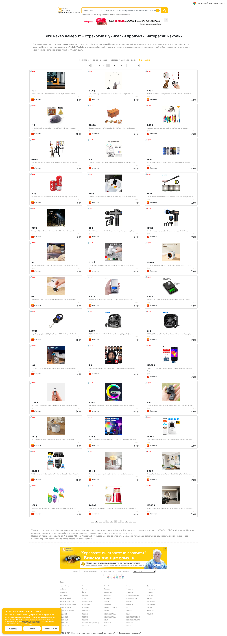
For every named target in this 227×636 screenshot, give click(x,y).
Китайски (85, 620)
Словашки (129, 589)
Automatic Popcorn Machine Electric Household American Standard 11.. (112, 508)
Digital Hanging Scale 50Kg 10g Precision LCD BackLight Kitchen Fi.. (54, 334)
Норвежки (107, 604)
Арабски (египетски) (67, 601)
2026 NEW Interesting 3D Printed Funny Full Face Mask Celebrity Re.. (112, 368)
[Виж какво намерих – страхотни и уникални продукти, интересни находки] (113, 558)
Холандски (151, 601)
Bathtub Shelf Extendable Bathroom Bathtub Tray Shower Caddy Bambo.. (113, 197)
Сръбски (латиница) (132, 598)
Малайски (107, 595)
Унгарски (129, 626)
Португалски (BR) (110, 613)
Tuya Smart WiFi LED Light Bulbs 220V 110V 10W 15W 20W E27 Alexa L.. (113, 439)
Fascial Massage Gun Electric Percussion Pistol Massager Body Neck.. (112, 231)
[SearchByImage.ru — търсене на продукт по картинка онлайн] (64, 9)
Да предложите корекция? (130, 633)
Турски (128, 613)
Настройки (13, 628)
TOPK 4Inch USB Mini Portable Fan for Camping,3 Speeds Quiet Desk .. (112, 334)
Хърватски (151, 604)
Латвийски (107, 586)
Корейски (85, 626)
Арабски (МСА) (65, 598)
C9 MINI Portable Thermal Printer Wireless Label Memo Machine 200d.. (112, 162)
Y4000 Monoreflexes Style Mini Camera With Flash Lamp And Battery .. (170, 405)
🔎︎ (138, 66)
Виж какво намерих (90, 571)
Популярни (84, 60)
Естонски (85, 595)
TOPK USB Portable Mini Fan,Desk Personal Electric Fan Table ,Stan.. (169, 334)
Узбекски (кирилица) (133, 616)
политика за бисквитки (31, 622)
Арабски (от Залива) (67, 610)
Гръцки (84, 589)
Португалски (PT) (110, 616)
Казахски (85, 613)
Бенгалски (64, 616)
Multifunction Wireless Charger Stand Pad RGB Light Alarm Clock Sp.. (112, 405)
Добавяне (145, 60)
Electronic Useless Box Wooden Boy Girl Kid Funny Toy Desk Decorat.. (112, 128)
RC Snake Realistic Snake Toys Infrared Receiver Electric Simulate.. (53, 128)
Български (64, 623)
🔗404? (32, 71)
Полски (106, 610)
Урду (149, 586)
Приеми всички (50, 628)
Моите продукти (128, 60)
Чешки (149, 607)
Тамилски (129, 610)
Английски (64, 595)
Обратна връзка (123, 571)
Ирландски (86, 604)
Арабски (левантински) (68, 604)
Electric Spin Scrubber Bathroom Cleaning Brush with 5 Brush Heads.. (112, 265)
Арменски (63, 613)
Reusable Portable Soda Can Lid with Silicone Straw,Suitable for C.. (53, 508)
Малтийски (107, 598)
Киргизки (85, 616)
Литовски (107, 589)
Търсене (75, 571)
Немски (106, 601)
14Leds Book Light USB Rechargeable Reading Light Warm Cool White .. (55, 265)
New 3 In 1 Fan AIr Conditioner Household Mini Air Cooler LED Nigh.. (53, 368)
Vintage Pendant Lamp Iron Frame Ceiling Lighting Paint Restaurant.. (169, 474)
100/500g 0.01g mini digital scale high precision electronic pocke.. (169, 299)
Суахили (128, 601)
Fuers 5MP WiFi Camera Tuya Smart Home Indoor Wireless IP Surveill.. (170, 439)
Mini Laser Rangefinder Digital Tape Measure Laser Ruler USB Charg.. (54, 405)
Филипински (151, 589)
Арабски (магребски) (67, 607)
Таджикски (129, 604)
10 (121, 66)
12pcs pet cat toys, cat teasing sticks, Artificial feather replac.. (167, 128)
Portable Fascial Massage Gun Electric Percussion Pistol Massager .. (169, 231)
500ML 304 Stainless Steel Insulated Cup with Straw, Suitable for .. (169, 162)
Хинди (149, 598)
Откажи (32, 628)
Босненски (64, 620)
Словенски (129, 592)
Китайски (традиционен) (90, 623)
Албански (63, 589)
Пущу (106, 620)
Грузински (85, 586)
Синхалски (129, 586)
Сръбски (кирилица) (133, 595)
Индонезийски (87, 601)
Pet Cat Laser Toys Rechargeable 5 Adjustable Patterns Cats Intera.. (169, 94)
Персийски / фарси (110, 607)
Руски (106, 626)
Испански (85, 607)
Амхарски (63, 592)
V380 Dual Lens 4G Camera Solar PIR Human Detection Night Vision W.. (55, 474)
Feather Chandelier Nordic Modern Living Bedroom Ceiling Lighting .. (111, 474)
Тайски (128, 607)
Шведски (150, 610)
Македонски (108, 592)
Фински (150, 592)
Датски (84, 592)
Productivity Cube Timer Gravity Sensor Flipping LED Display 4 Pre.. (53, 299)
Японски (150, 613)
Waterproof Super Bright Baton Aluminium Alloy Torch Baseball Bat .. (53, 231)
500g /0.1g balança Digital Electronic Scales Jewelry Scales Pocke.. (111, 299)
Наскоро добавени (100, 60)
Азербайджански (66, 586)
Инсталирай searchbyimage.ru (211, 3)
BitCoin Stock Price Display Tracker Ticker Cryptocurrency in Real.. (53, 94)
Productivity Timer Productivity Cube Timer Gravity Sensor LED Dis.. (169, 265)
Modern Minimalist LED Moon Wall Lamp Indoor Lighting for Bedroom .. (170, 508)
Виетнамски (64, 626)
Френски (150, 595)
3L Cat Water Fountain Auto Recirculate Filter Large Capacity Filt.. (53, 439)
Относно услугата (107, 571)
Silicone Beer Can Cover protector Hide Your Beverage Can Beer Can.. (54, 197)
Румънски (107, 623)
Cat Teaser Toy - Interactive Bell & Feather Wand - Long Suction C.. (111, 94)
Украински (129, 623)
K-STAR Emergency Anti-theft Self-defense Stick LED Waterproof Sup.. (170, 197)
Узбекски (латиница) (133, 620)
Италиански (86, 610)
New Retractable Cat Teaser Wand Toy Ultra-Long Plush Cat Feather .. (54, 162)
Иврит (84, 598)
